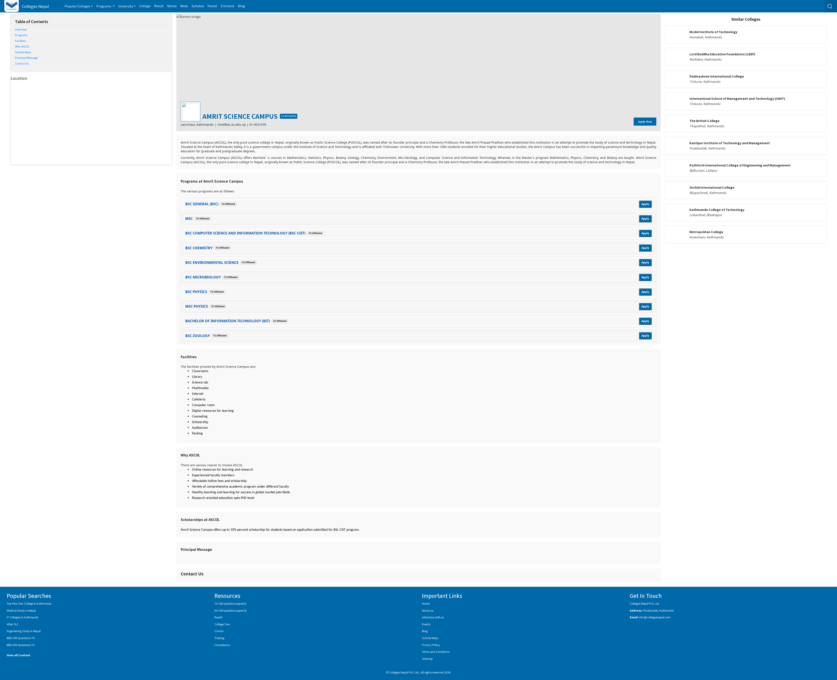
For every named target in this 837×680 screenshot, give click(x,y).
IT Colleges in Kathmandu (22, 617)
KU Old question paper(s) (230, 610)
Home (426, 603)
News (184, 6)
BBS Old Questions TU (21, 638)
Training (219, 638)
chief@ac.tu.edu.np (231, 124)
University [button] (125, 6)
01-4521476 (257, 124)
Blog (241, 6)
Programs (21, 35)
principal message (26, 58)
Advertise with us (433, 617)
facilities (20, 41)
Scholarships (430, 638)
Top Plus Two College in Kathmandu (29, 603)
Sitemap (427, 658)
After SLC (13, 624)
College (145, 6)
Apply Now (645, 122)
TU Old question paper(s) (230, 603)
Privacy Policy (431, 645)
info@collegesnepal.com (654, 617)
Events (426, 624)
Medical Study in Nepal (21, 610)
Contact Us (22, 63)
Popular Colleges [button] (77, 6)
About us (427, 610)
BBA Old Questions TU (21, 645)
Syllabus (198, 6)
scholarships (23, 52)
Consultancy (222, 645)
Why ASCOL (22, 46)
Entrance (227, 6)
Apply (645, 204)
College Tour (222, 624)
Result (159, 6)
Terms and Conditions (435, 651)
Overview (21, 29)
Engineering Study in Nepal (24, 631)
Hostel (212, 6)
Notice (172, 6)
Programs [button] (104, 6)
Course (218, 631)
